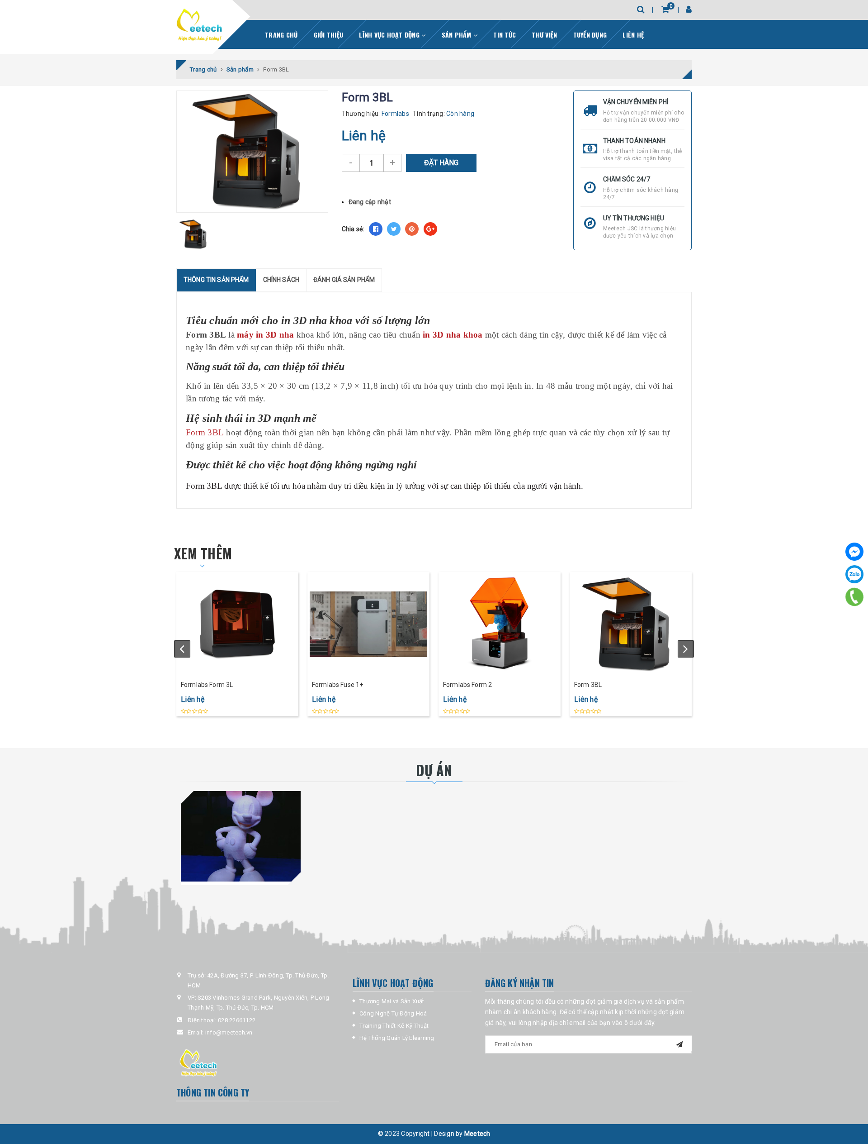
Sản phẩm (457, 34)
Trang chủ (281, 34)
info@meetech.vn (229, 1032)
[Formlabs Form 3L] (237, 624)
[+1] (430, 229)
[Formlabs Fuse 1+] (368, 624)
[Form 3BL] (631, 624)
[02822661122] (854, 597)
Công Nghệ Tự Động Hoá (393, 1013)
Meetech (477, 1133)
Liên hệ (633, 34)
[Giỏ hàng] (665, 9)
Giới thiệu (329, 34)
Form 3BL (588, 684)
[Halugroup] (199, 25)
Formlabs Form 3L (207, 684)
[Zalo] (854, 574)
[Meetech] (257, 1062)
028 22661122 (236, 1020)
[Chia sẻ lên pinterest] (412, 229)
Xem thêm (203, 553)
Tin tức (504, 34)
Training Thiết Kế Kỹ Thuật (394, 1025)
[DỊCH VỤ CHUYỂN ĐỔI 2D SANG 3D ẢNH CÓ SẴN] (241, 836)
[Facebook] (854, 552)
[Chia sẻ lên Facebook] (375, 229)
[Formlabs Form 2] (500, 624)
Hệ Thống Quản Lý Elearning (396, 1037)
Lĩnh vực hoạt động (390, 34)
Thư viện (544, 34)
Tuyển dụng (590, 34)
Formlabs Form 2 (467, 684)
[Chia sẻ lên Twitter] (394, 229)
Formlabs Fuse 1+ (337, 684)
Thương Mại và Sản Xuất (392, 1001)
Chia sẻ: (353, 229)
